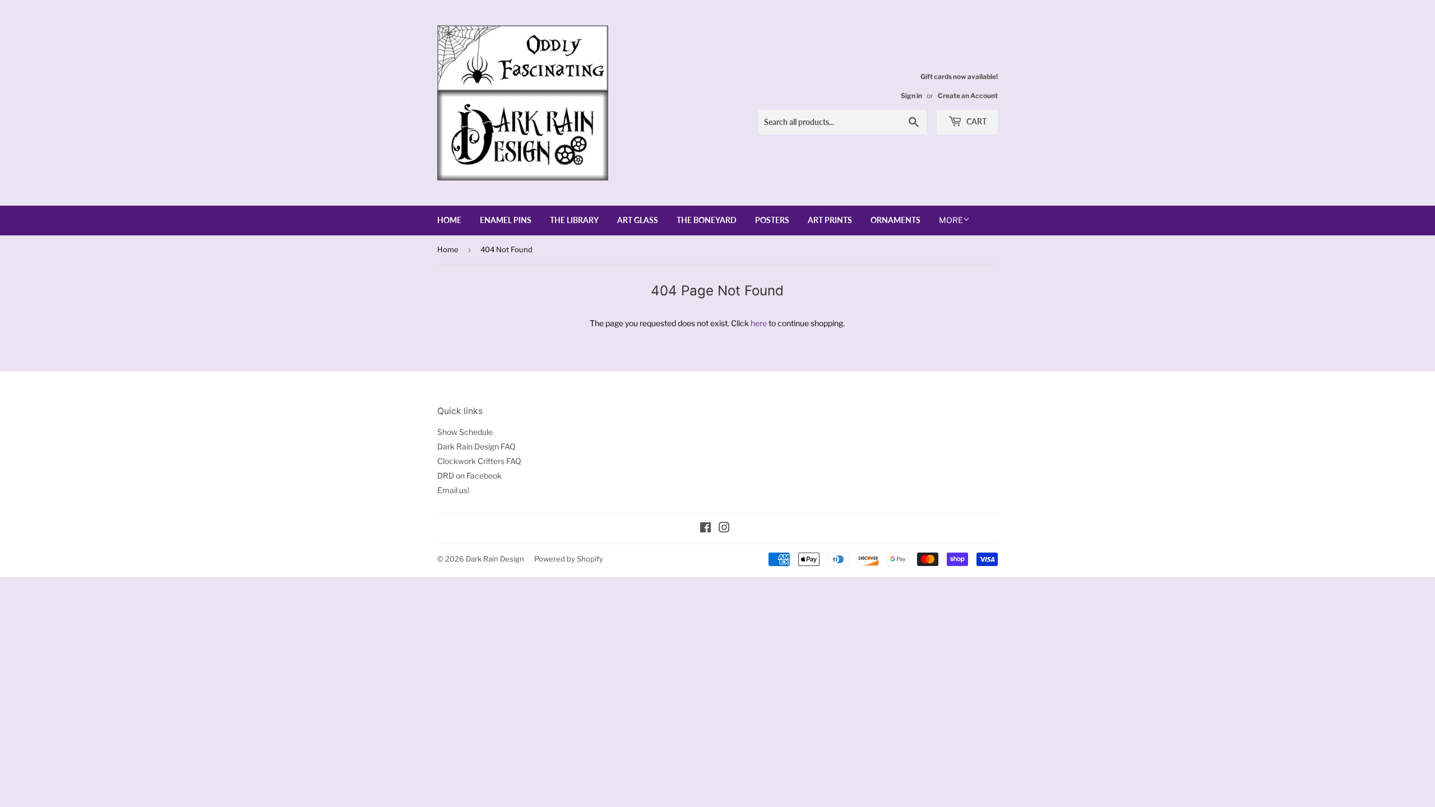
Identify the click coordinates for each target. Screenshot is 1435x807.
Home (449, 220)
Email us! (453, 490)
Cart (976, 121)
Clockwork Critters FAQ (479, 461)
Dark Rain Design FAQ (476, 446)
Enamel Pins (505, 220)
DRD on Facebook (469, 475)
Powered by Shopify (568, 558)
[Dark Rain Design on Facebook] (705, 529)
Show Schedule (465, 432)
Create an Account (968, 96)
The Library (574, 220)
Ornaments (895, 220)
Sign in (911, 96)
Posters (772, 220)
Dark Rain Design (495, 558)
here (759, 323)
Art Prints (830, 220)
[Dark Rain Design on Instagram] (724, 529)
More (951, 220)
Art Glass (637, 220)
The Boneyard (707, 220)
